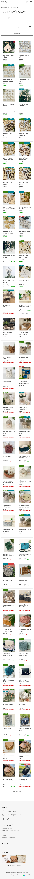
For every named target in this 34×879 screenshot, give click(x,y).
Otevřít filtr (17, 33)
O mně (3, 833)
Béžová (22, 313)
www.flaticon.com (23, 872)
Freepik (15, 872)
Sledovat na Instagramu (15, 865)
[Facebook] (3, 819)
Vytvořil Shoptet (28, 875)
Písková (27, 313)
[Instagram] (7, 819)
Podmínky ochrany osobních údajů (10, 830)
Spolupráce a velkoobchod (8, 837)
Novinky (4, 835)
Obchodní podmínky (7, 828)
